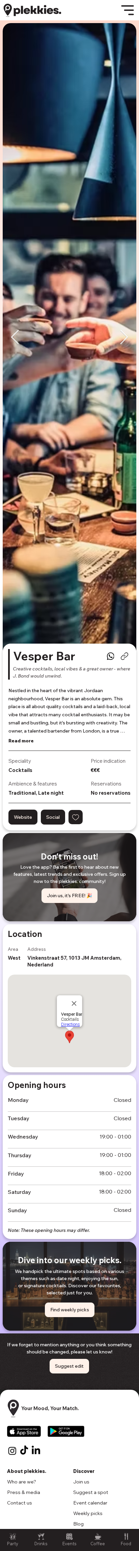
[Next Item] (124, 337)
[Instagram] (12, 1450)
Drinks (41, 1543)
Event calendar (90, 1502)
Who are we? (21, 1481)
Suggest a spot (90, 1492)
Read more (21, 741)
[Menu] (127, 10)
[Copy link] (124, 656)
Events (69, 1543)
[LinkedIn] (36, 1450)
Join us (81, 1481)
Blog (78, 1523)
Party (12, 1543)
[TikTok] (24, 1450)
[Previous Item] (15, 337)
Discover (83, 1471)
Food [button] (126, 1543)
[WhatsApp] (110, 656)
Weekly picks (88, 1513)
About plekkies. (26, 1471)
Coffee (97, 1543)
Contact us (19, 1502)
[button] (75, 817)
